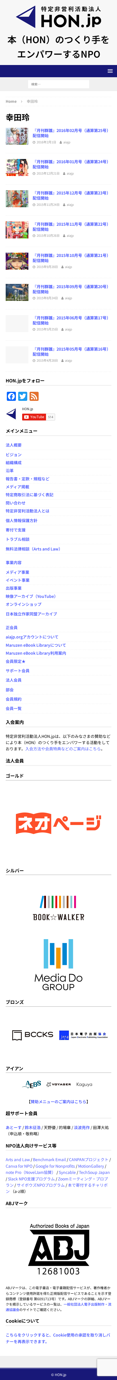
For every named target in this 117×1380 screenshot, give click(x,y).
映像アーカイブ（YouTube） (32, 596)
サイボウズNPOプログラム (41, 1185)
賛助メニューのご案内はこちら (58, 1101)
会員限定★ (16, 661)
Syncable (67, 1172)
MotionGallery (91, 1166)
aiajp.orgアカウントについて (32, 637)
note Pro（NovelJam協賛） (31, 1172)
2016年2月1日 (46, 142)
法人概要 (14, 445)
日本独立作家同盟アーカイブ (31, 614)
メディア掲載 (17, 486)
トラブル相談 (18, 539)
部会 (10, 689)
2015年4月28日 (47, 360)
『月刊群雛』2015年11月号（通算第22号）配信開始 (71, 226)
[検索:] (58, 83)
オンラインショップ (23, 604)
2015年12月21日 (48, 173)
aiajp (66, 142)
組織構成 (14, 462)
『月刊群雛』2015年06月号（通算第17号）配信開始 (71, 320)
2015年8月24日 (47, 298)
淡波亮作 (82, 1127)
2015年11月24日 (48, 204)
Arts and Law (18, 1159)
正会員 (12, 627)
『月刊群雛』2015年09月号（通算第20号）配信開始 (71, 289)
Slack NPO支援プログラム (31, 1179)
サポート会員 (18, 670)
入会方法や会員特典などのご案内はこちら (63, 748)
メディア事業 (17, 572)
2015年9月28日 (47, 266)
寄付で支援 (16, 530)
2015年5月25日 (47, 329)
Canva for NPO (19, 1166)
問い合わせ (16, 503)
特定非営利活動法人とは (27, 511)
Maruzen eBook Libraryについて (36, 645)
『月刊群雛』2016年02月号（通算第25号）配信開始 (71, 132)
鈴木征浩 (33, 1127)
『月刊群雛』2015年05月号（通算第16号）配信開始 (71, 351)
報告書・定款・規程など (27, 478)
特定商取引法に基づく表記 (29, 494)
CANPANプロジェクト (88, 1159)
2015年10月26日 (48, 235)
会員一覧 (14, 708)
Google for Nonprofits (55, 1166)
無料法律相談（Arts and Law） (34, 549)
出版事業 (14, 588)
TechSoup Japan (94, 1172)
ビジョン (14, 454)
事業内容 (14, 562)
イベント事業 (18, 580)
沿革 (10, 470)
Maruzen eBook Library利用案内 (36, 653)
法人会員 (14, 680)
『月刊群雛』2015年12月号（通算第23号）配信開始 (71, 195)
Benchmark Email (49, 1159)
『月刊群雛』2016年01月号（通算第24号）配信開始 (71, 164)
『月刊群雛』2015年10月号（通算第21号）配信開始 (71, 257)
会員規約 (14, 699)
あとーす (14, 1127)
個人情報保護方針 (21, 520)
